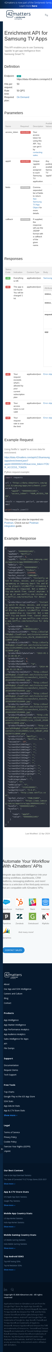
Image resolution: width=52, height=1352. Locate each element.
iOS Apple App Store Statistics (15, 1197)
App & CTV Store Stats (14, 1110)
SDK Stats (8, 1101)
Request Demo (11, 1070)
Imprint (7, 1151)
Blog (6, 998)
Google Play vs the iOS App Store (19, 1096)
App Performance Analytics (16, 1029)
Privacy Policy (10, 1137)
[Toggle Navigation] (46, 15)
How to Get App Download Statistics (17, 1175)
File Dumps (9, 1048)
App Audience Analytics (14, 1034)
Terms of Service (12, 1132)
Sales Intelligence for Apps (16, 1038)
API (5, 1043)
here (34, 6)
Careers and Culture (13, 993)
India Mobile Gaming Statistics (15, 1244)
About (7, 984)
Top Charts (9, 1091)
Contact (7, 1003)
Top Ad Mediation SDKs (13, 1265)
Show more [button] (9, 1115)
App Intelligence (11, 1020)
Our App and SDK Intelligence (17, 989)
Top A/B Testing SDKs (12, 1261)
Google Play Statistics (12, 1201)
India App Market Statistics (14, 1222)
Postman (8, 523)
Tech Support (10, 1074)
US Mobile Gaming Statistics (14, 1240)
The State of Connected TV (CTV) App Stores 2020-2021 (25, 1179)
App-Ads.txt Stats (12, 1105)
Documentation (11, 1065)
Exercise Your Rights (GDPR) (17, 1146)
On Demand (23, 97)
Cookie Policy (10, 1141)
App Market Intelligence (15, 1024)
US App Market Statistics (13, 1218)
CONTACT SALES (13, 950)
